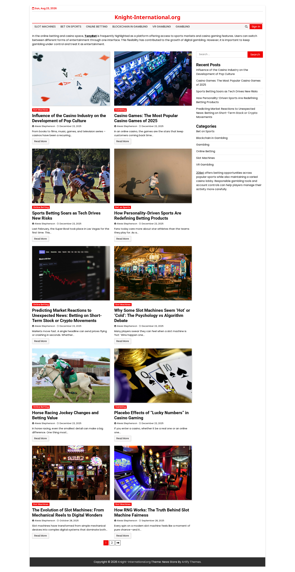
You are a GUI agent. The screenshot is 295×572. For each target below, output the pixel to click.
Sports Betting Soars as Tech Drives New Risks (227, 91)
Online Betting (97, 26)
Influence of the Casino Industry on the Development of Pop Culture (69, 118)
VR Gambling (161, 26)
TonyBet (91, 36)
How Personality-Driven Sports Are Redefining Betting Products (147, 216)
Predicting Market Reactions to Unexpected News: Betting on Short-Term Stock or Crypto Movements (67, 315)
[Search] (246, 26)
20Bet (200, 173)
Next (118, 542)
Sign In (256, 26)
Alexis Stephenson (45, 126)
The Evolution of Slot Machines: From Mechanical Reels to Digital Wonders (68, 512)
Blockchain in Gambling (130, 26)
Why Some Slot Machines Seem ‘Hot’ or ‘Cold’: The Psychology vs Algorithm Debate (152, 315)
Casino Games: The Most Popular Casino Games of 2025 (146, 118)
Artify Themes (191, 562)
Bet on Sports (70, 26)
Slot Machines (45, 26)
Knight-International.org (147, 17)
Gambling (183, 26)
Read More (40, 141)
